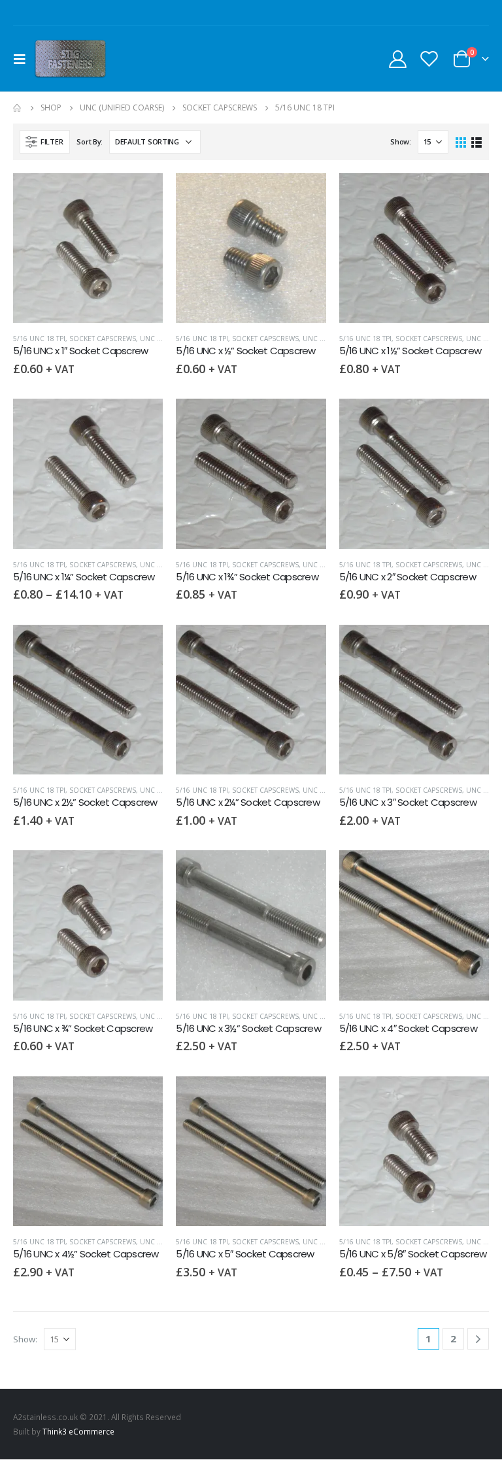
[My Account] (397, 58)
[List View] (476, 141)
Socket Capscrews (102, 338)
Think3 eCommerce (78, 1431)
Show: (400, 141)
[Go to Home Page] (17, 108)
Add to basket (141, 195)
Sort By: (89, 141)
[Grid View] (461, 141)
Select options (141, 420)
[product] (88, 248)
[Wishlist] (429, 58)
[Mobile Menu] (23, 59)
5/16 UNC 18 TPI (39, 338)
